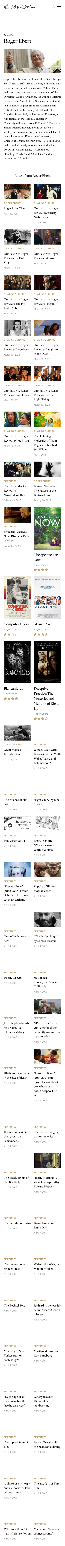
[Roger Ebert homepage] (19, 6)
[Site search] (53, 6)
